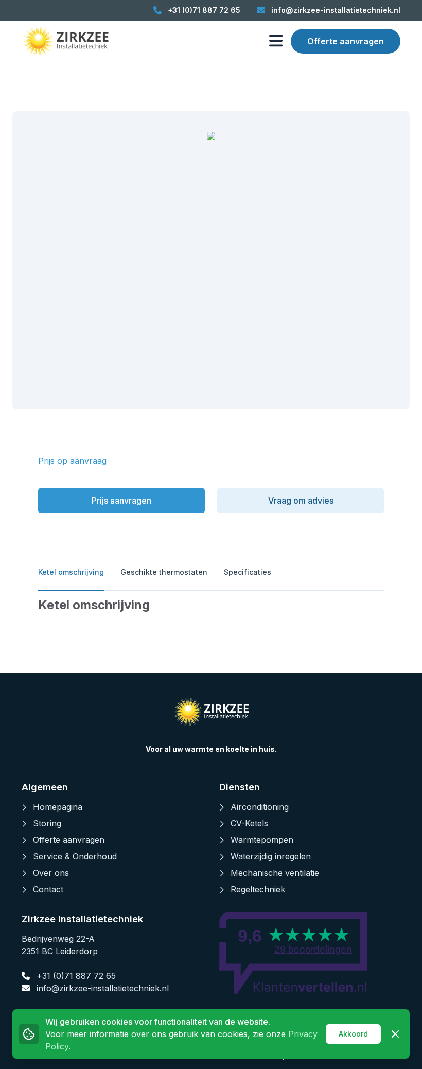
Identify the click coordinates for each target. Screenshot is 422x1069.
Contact (48, 889)
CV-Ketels (249, 823)
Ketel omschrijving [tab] (71, 571)
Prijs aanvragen (121, 500)
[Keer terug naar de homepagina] (65, 41)
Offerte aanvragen (345, 41)
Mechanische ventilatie (275, 873)
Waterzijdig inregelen (271, 856)
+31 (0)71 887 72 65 (75, 976)
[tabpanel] (211, 605)
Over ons (51, 873)
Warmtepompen (262, 840)
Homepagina (57, 807)
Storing (47, 823)
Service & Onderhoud (75, 856)
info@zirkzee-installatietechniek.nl (101, 988)
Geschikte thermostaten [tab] (163, 571)
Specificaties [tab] (247, 571)
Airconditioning (260, 807)
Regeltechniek (258, 889)
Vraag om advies (300, 500)
